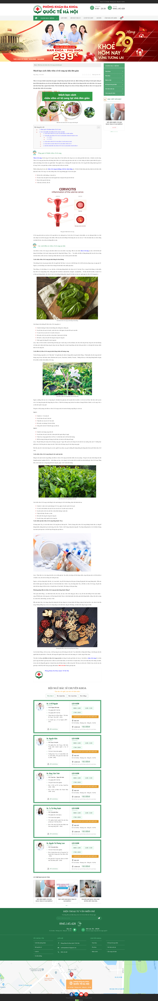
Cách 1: (50, 137)
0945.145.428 (119, 8)
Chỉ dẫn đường (38, 956)
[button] (67, 905)
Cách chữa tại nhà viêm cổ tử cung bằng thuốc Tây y (58, 143)
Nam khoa (108, 71)
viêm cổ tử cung (84, 250)
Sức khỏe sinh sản (109, 88)
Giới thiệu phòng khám (40, 943)
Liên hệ (37, 951)
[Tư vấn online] (86, 994)
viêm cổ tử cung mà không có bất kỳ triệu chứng (60, 169)
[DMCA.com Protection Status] (79, 1000)
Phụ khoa (107, 75)
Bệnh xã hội (108, 80)
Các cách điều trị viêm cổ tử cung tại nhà (52, 132)
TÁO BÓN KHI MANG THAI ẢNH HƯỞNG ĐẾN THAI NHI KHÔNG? (67, 901)
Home (35, 65)
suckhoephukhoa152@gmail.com (68, 947)
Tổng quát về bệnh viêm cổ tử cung (50, 129)
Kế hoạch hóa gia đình (111, 84)
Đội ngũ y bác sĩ (75, 18)
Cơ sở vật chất (88, 18)
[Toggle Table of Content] (97, 127)
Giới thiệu (64, 18)
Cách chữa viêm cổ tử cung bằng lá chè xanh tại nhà (58, 141)
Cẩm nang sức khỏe (111, 18)
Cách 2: (50, 139)
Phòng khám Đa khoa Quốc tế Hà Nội (73, 997)
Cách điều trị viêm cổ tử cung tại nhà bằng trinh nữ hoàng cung (61, 135)
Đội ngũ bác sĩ (38, 947)
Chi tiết (114, 127)
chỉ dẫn (99, 18)
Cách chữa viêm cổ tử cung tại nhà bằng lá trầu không (59, 133)
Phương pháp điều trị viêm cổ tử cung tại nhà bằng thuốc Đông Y (61, 145)
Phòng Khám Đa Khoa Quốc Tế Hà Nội (70, 943)
